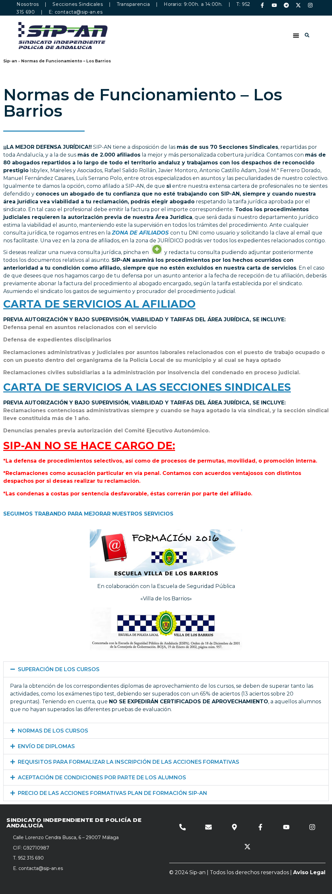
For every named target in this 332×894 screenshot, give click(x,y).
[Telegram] (286, 5)
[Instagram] (310, 5)
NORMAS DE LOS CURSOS (53, 731)
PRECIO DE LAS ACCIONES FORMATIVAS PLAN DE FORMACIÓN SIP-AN (112, 793)
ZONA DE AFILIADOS (140, 233)
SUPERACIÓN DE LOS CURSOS (59, 669)
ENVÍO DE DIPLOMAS (46, 746)
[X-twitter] (298, 5)
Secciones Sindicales (78, 4)
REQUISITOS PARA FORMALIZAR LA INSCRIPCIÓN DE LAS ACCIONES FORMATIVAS (128, 762)
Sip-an (10, 60)
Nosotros (28, 4)
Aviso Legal (309, 872)
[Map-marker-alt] (234, 827)
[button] (296, 35)
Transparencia (133, 4)
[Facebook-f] (262, 5)
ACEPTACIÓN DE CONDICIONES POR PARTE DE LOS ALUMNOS (102, 777)
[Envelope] (208, 827)
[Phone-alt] (182, 827)
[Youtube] (274, 5)
